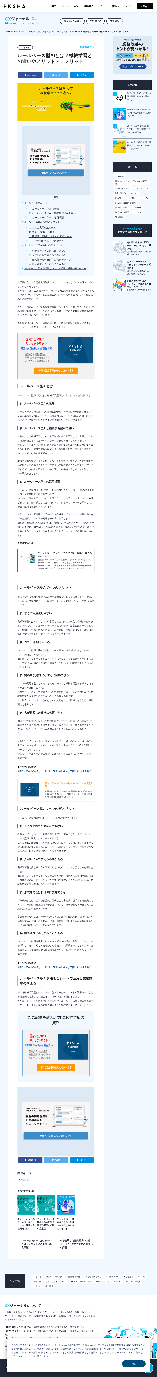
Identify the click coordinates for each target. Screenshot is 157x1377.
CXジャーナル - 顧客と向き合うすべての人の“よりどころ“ (48, 31)
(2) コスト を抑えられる (42, 232)
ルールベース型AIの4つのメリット (42, 221)
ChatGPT (119, 197)
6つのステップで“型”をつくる (139, 286)
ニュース (127, 6)
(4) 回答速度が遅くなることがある (47, 264)
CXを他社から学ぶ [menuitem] (72, 21)
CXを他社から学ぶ (123, 188)
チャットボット (122, 207)
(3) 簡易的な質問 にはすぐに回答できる (50, 236)
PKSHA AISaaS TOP (14, 31)
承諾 (134, 1363)
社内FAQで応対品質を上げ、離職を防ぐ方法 (138, 267)
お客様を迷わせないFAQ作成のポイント (139, 248)
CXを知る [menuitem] (114, 21)
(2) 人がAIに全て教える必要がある (47, 255)
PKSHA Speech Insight (125, 202)
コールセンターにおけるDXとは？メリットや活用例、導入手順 (37, 1244)
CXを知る (23, 1179)
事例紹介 (89, 6)
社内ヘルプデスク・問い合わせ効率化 (131, 182)
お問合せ (144, 6)
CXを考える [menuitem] (95, 21)
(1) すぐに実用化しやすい (43, 227)
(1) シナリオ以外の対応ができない (47, 250)
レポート (138, 212)
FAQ (147, 197)
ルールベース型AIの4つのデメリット (43, 245)
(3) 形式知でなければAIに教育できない (50, 259)
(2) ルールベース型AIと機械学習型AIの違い (52, 213)
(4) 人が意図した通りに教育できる (47, 241)
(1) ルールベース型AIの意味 (44, 208)
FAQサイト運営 (122, 212)
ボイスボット (134, 197)
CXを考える (120, 193)
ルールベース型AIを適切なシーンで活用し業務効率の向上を (55, 268)
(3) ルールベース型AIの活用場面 (46, 217)
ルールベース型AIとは (35, 202)
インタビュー (142, 188)
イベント (134, 193)
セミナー (102, 6)
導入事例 (119, 217)
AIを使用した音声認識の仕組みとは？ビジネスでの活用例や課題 (75, 1244)
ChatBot (137, 207)
